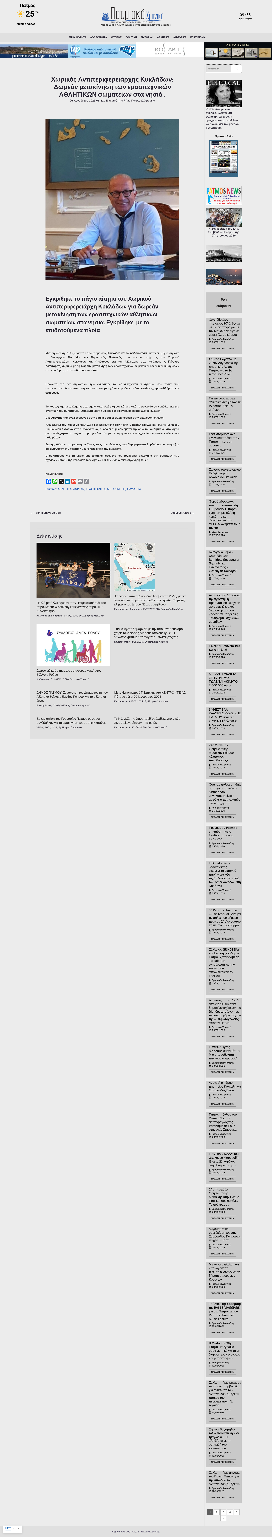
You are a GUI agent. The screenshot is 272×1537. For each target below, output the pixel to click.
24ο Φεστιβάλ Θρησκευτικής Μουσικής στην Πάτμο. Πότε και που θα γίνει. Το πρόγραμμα (224, 1196)
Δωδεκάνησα (43, 679)
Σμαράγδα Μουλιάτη (223, 339)
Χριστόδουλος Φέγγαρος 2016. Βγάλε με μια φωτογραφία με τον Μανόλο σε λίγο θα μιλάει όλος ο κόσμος (224, 327)
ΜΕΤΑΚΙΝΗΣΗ (116, 489)
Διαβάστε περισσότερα (222, 348)
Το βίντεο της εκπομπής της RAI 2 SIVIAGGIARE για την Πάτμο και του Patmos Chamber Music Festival (225, 1311)
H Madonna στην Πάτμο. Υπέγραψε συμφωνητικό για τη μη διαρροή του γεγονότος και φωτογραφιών (224, 1350)
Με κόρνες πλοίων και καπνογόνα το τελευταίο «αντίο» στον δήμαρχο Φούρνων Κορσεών (224, 1271)
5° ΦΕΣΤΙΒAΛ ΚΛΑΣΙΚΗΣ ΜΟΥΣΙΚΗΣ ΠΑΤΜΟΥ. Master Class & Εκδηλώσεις (225, 715)
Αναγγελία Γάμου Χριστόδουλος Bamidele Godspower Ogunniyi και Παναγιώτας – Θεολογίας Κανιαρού (224, 561)
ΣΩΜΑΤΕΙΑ (134, 489)
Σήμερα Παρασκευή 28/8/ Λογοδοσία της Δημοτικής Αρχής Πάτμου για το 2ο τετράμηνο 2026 (223, 366)
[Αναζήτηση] (237, 68)
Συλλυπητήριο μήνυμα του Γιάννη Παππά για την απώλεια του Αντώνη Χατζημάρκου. (224, 1478)
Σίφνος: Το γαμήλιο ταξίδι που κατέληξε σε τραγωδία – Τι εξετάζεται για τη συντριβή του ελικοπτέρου (224, 1438)
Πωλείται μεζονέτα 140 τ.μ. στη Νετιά (224, 647)
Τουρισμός (135, 609)
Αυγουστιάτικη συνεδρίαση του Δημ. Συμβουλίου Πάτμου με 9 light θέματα (225, 1234)
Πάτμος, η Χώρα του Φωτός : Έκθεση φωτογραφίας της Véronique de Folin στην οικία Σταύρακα (223, 1121)
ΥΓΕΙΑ (40, 727)
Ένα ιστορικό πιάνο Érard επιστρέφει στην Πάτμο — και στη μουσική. (224, 439)
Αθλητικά (42, 615)
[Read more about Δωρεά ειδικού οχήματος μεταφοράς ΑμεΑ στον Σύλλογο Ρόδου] (73, 644)
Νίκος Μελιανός (220, 532)
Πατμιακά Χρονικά (221, 378)
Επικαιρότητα (114, 100)
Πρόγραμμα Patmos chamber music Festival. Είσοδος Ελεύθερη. (223, 833)
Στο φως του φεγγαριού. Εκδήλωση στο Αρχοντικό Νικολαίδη (225, 473)
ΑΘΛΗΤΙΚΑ (65, 489)
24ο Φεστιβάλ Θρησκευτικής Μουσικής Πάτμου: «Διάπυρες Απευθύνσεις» (222, 752)
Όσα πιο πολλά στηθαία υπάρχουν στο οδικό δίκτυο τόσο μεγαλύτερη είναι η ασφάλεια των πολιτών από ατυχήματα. (225, 793)
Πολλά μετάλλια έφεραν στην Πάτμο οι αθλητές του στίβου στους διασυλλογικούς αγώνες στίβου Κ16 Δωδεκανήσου (71, 607)
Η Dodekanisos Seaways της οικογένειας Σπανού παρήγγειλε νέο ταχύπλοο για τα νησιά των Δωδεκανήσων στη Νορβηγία (225, 874)
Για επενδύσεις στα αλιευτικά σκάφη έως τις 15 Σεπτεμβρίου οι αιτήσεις (225, 403)
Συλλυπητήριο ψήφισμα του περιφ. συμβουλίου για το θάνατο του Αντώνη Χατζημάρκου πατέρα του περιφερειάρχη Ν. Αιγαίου (225, 1393)
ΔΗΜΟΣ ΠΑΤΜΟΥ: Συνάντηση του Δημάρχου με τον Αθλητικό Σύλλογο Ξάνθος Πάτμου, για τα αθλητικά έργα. (72, 696)
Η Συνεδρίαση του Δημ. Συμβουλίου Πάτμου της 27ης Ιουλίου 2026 (223, 232)
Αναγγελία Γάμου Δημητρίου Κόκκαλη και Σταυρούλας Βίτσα (225, 1086)
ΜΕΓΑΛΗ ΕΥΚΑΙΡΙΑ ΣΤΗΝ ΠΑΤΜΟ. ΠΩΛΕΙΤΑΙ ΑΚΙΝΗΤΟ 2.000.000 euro (223, 679)
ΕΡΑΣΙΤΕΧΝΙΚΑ (95, 489)
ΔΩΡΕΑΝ (78, 489)
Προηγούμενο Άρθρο (45, 512)
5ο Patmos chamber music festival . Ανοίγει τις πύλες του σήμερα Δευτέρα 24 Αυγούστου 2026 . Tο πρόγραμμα (225, 917)
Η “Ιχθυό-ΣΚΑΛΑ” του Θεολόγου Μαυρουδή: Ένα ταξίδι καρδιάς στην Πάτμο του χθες (224, 1159)
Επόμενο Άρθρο (183, 512)
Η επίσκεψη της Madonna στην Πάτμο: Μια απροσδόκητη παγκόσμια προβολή (224, 1052)
